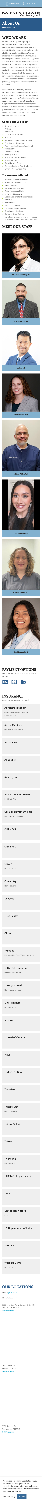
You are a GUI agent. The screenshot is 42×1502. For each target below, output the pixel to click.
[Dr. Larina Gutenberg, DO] (21, 252)
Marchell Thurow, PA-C (21, 593)
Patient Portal (14, 4)
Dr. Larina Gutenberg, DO (21, 275)
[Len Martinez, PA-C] (21, 623)
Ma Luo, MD (21, 368)
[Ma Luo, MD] (21, 345)
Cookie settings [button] (9, 1496)
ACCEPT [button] (22, 1496)
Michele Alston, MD (21, 415)
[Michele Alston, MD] (21, 392)
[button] (39, 13)
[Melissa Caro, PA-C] (21, 505)
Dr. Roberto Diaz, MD (21, 321)
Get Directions (8, 1311)
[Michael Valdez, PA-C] (21, 445)
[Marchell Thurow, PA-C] (21, 564)
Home (4, 27)
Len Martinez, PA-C (21, 652)
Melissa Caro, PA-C (21, 533)
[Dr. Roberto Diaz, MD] (21, 299)
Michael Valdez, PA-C (21, 474)
